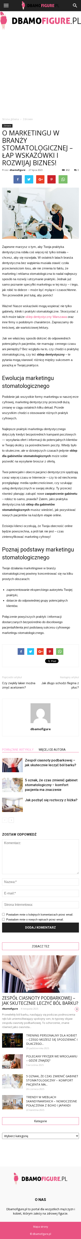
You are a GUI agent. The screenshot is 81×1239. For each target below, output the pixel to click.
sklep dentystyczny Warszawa (46, 316)
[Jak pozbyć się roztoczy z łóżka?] (12, 805)
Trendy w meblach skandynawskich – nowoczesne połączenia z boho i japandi (51, 1101)
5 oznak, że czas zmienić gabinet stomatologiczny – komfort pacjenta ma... (52, 1080)
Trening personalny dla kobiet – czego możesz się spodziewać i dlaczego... (51, 1039)
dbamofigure (17, 169)
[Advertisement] (40, 72)
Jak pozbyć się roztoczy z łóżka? (51, 800)
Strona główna (10, 119)
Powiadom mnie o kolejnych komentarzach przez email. (39, 914)
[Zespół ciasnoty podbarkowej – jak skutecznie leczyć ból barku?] (12, 765)
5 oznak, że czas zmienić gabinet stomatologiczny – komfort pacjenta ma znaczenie (51, 785)
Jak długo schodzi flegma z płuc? (60, 685)
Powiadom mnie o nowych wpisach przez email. (35, 919)
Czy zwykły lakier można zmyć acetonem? (18, 685)
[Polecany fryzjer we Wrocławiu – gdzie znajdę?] (12, 1061)
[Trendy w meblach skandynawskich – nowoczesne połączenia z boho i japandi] (12, 1102)
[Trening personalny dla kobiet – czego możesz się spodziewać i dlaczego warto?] (12, 1040)
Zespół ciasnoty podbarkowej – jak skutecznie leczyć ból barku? (40, 1000)
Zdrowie (7, 125)
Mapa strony (40, 1226)
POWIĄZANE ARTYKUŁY (18, 749)
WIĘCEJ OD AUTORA (52, 749)
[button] (75, 5)
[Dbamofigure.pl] (40, 21)
